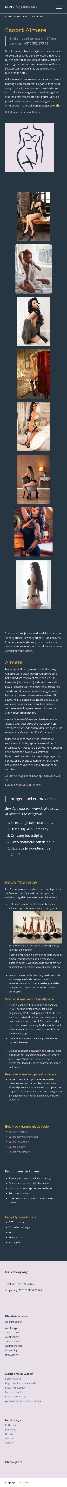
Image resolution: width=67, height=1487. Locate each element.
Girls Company (23, 1482)
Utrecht (9, 1434)
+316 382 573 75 (36, 43)
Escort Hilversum (18, 1131)
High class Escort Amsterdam (21, 1383)
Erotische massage (16, 1396)
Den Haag (10, 1429)
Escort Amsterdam (15, 1387)
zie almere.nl (25, 682)
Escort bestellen (14, 1392)
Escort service (13, 1378)
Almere (9, 1442)
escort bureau (33, 1401)
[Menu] (57, 6)
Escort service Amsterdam (24, 1136)
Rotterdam (11, 1425)
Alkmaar (9, 1438)
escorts (23, 112)
